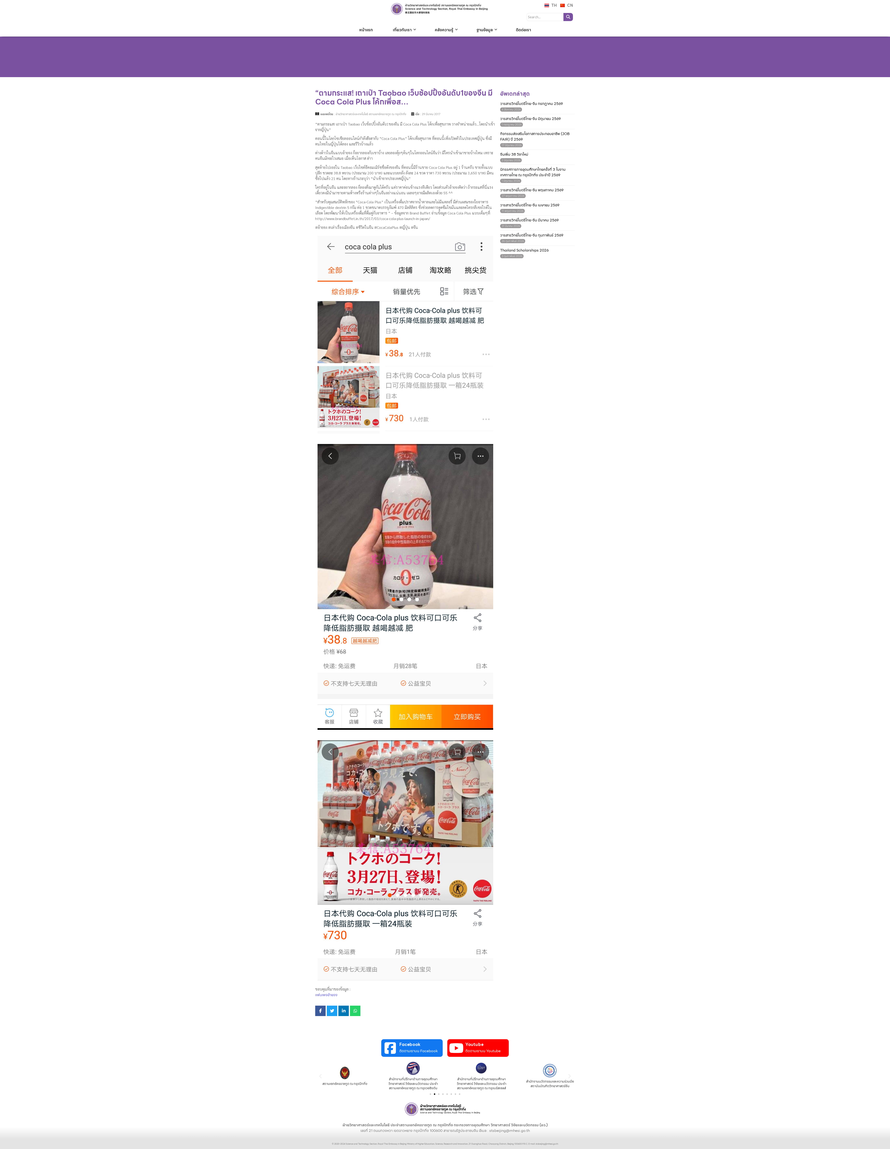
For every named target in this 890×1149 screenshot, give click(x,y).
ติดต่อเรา (523, 30)
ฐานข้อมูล (485, 30)
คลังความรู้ (444, 30)
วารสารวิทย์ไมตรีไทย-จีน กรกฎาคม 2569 (531, 104)
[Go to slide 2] (434, 1094)
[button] (320, 1076)
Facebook (410, 1044)
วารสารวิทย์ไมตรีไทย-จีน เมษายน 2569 (529, 205)
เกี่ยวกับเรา (402, 30)
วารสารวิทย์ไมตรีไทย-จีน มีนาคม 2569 (529, 220)
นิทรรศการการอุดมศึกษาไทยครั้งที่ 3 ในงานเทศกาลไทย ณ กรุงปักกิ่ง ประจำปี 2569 (533, 172)
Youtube (474, 1044)
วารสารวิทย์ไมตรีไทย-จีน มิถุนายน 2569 (530, 119)
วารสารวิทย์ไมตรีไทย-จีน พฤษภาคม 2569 (531, 190)
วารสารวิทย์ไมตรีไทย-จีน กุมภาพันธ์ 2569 (531, 235)
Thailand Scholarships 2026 (524, 250)
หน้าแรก (366, 30)
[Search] (568, 17)
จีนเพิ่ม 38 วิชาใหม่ (514, 154)
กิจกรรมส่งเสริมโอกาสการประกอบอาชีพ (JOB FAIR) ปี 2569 (535, 136)
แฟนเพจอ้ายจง (326, 995)
